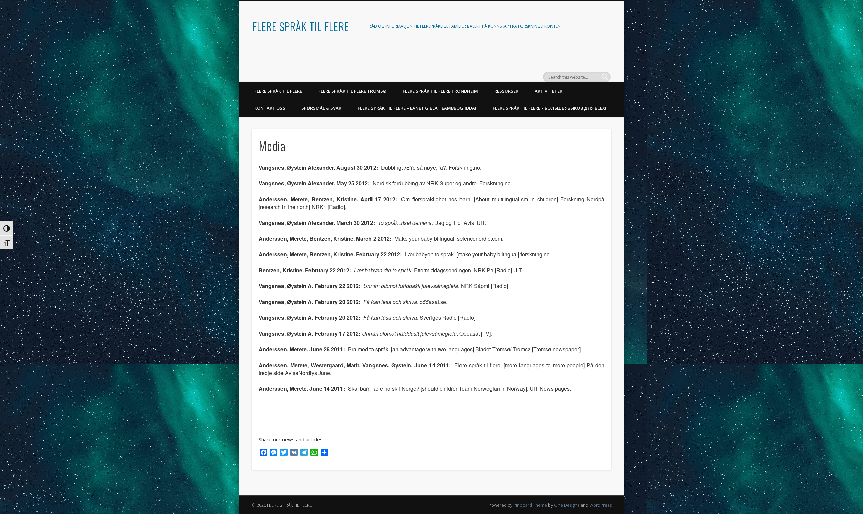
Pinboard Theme (530, 505)
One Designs (566, 505)
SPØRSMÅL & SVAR (321, 108)
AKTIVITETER (548, 91)
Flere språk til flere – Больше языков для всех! (549, 108)
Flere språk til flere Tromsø (352, 91)
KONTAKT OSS (269, 108)
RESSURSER (506, 91)
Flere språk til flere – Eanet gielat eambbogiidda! (417, 108)
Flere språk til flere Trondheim (440, 91)
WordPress (600, 505)
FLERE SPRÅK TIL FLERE (300, 26)
